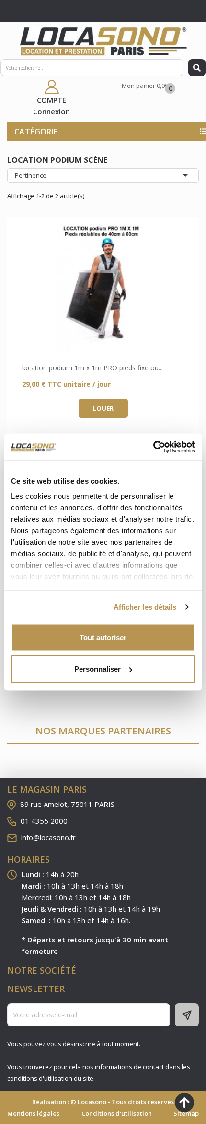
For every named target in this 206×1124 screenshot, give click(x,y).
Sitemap (186, 1113)
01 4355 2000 (44, 821)
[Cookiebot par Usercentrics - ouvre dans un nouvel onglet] (153, 447)
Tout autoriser (103, 637)
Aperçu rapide (103, 288)
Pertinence (103, 175)
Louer (103, 408)
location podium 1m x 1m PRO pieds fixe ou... (92, 367)
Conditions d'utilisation (116, 1113)
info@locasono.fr (48, 837)
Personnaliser (97, 669)
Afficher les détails (145, 607)
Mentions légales (33, 1113)
